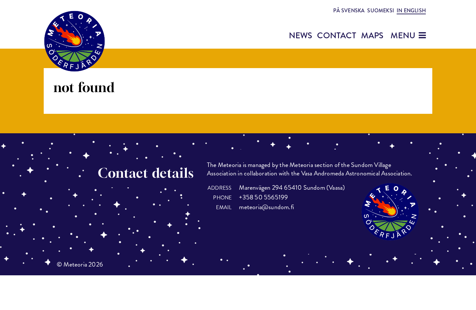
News (300, 35)
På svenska (349, 10)
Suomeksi (380, 10)
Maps (372, 35)
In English (411, 10)
